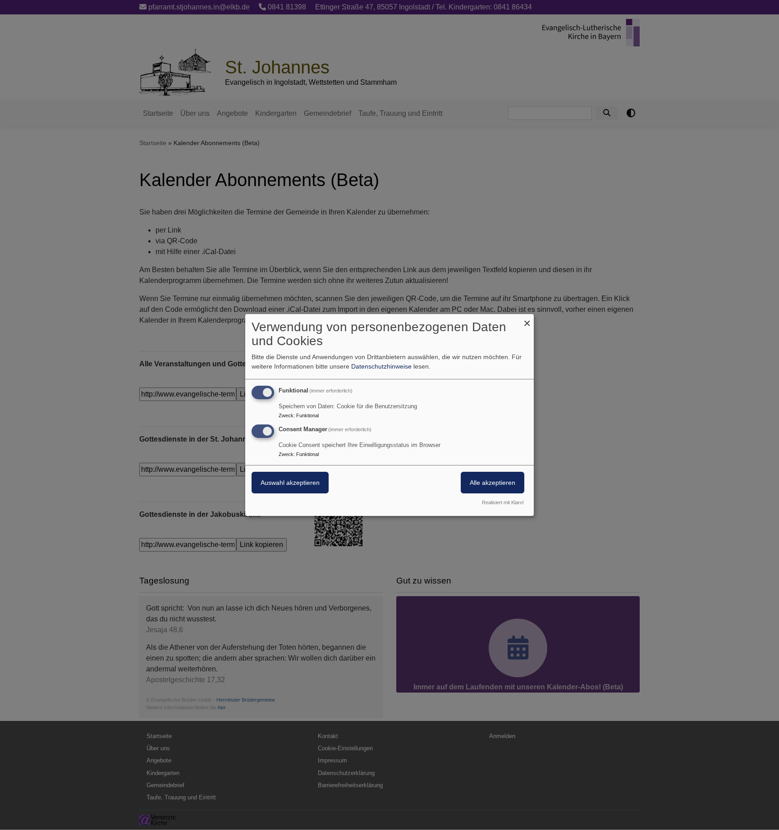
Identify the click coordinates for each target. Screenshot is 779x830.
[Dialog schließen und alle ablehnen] (527, 319)
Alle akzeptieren (492, 482)
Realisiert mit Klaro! (503, 502)
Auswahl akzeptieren (290, 482)
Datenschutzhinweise (381, 366)
